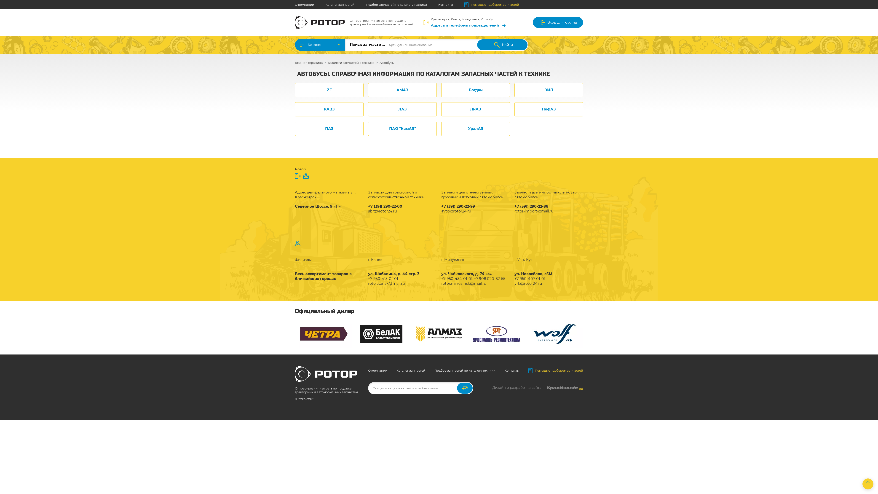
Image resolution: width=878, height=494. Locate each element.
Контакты (445, 4)
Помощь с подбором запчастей (495, 4)
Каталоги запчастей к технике (351, 62)
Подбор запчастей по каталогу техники (396, 4)
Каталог (315, 45)
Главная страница (309, 62)
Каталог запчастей (340, 4)
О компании (304, 4)
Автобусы (387, 62)
